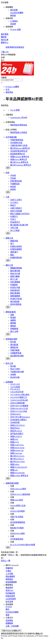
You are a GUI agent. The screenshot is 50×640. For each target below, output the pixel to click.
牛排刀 (13, 219)
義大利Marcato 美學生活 (20, 148)
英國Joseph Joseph (17, 448)
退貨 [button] (15, 47)
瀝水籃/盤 (14, 345)
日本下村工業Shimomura (20, 417)
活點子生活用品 (16, 517)
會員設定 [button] (20, 47)
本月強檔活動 (11, 137)
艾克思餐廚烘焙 (16, 539)
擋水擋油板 (15, 302)
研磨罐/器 (14, 329)
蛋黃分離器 (15, 276)
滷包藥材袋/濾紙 (17, 356)
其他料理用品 (15, 304)
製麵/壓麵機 (15, 296)
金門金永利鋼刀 (16, 434)
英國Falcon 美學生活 (18, 159)
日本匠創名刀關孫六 (18, 420)
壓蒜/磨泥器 (15, 271)
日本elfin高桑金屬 (17, 403)
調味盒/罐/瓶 (11, 312)
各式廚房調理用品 (17, 522)
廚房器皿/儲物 (11, 339)
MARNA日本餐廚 (17, 511)
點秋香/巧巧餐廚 (17, 528)
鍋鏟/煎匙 (14, 241)
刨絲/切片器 (15, 274)
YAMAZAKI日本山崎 (19, 400)
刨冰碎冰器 (15, 377)
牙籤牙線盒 (15, 350)
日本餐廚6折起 (16, 143)
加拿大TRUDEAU (17, 425)
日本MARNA (15, 414)
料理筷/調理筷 (16, 249)
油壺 (12, 315)
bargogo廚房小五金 (18, 506)
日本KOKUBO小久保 (19, 409)
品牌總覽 (9, 382)
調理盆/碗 (14, 347)
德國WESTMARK (17, 473)
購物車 (4, 37)
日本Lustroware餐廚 (18, 489)
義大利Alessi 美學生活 (19, 162)
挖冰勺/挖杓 (15, 369)
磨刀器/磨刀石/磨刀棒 (19, 225)
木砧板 (13, 175)
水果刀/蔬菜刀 (16, 208)
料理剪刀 (14, 217)
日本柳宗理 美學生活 (18, 151)
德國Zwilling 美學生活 (19, 476)
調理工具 (9, 238)
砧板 (7, 173)
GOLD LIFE (15, 384)
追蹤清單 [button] (9, 47)
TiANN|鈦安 (15, 387)
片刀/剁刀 (14, 203)
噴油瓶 (13, 317)
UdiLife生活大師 (16, 392)
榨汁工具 (14, 279)
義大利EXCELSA (17, 456)
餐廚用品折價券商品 (18, 125)
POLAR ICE (15, 389)
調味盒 (13, 326)
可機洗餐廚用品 (16, 140)
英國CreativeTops (17, 445)
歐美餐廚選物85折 (17, 154)
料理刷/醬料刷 (16, 258)
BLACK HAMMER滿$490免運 (22, 545)
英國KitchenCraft (16, 450)
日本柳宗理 (15, 423)
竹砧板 (13, 178)
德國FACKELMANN (18, 467)
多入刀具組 (15, 230)
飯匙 (12, 255)
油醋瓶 (13, 320)
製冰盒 (13, 366)
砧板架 (13, 189)
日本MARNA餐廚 (17, 533)
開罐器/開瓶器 (16, 268)
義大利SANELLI (17, 459)
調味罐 (13, 323)
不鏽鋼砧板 (15, 184)
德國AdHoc (14, 464)
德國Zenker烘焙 (16, 500)
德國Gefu (14, 470)
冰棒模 (13, 375)
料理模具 (14, 285)
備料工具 (9, 265)
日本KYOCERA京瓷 (18, 411)
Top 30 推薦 (15, 110)
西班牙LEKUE (16, 431)
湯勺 (12, 244)
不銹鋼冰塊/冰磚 (17, 372)
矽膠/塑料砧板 (16, 181)
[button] (25, 16)
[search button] (2, 82)
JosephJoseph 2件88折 (18, 118)
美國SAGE (14, 442)
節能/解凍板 (15, 293)
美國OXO (14, 439)
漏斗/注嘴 (14, 331)
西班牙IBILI (15, 428)
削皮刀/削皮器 (16, 211)
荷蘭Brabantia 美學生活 (19, 157)
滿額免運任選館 (12, 483)
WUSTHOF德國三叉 (18, 397)
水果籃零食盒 (15, 353)
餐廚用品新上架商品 (18, 132)
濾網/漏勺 (14, 252)
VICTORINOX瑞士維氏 (20, 395)
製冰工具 (9, 363)
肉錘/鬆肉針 (15, 290)
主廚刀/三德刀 (16, 200)
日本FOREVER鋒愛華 (19, 406)
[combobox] (25, 80)
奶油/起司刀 (15, 222)
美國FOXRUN (16, 436)
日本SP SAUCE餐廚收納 (20, 494)
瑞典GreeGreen (16, 453)
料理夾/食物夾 (16, 246)
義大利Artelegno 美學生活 (20, 165)
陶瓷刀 (13, 205)
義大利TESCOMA (17, 462)
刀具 (7, 197)
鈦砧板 (13, 187)
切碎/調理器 (15, 282)
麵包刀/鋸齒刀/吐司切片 (20, 214)
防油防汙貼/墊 (16, 299)
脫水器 (13, 342)
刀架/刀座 (14, 228)
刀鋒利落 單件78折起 (18, 145)
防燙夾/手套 (15, 288)
